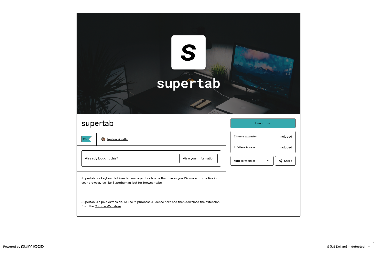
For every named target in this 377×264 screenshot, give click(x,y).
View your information (198, 158)
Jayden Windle (117, 139)
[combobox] (252, 161)
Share (288, 161)
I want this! (263, 123)
